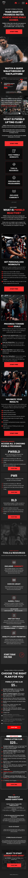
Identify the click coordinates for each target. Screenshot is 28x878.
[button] (26, 3)
